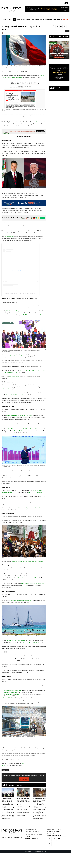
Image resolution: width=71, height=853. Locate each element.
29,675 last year (6, 660)
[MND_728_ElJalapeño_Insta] (24, 131)
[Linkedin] (61, 26)
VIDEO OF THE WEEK (59, 37)
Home (3, 22)
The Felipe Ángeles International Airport (12, 690)
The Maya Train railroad (8, 698)
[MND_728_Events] (47, 12)
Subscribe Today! (24, 779)
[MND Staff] (3, 33)
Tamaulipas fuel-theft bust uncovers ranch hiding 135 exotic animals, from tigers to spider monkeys (39, 801)
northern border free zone (19, 431)
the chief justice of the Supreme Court (30, 370)
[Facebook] (53, 26)
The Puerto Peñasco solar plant (10, 700)
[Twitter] (57, 26)
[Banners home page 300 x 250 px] (59, 60)
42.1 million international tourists (16, 640)
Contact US (50, 833)
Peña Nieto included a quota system (15, 311)
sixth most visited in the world (31, 642)
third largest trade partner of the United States (30, 508)
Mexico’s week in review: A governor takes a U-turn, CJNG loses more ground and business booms (7, 801)
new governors (9, 236)
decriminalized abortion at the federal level (32, 583)
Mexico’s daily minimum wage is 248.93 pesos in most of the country (24, 428)
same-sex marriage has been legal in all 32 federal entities (27, 561)
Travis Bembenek (20, 804)
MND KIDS (27, 834)
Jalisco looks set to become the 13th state (28, 577)
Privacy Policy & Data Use (54, 835)
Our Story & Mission (30, 829)
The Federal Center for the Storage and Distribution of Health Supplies (20, 702)
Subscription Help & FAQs (54, 829)
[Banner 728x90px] (24, 218)
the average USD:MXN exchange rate (16, 394)
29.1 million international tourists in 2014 (21, 600)
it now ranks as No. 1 (22, 510)
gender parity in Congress (17, 355)
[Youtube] (49, 843)
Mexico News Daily (29, 851)
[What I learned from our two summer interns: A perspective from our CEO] (23, 792)
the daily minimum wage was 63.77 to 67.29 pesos (19, 415)
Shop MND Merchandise (31, 838)
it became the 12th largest (35, 492)
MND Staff (4, 806)
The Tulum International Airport (10, 692)
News (6, 22)
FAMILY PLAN (28, 831)
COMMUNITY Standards (53, 831)
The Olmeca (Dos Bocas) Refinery (11, 694)
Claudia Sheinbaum (14, 376)
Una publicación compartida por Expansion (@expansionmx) (20, 293)
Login (66, 3)
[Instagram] (64, 26)
